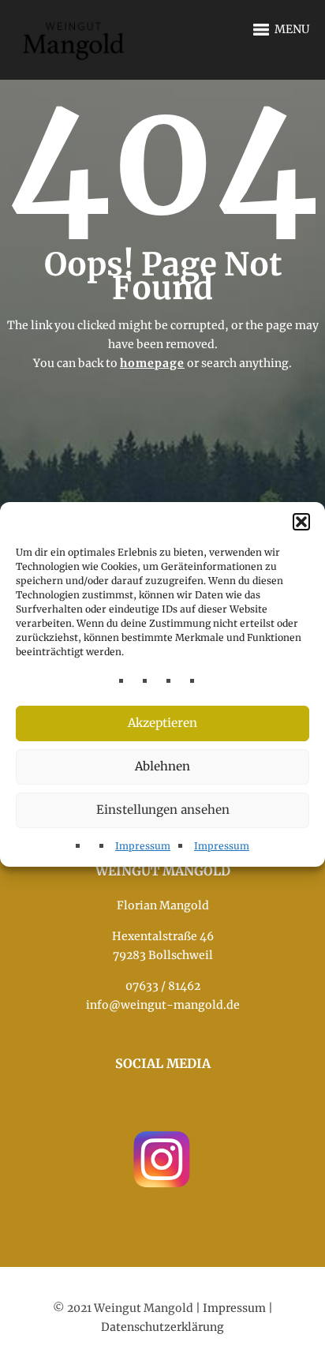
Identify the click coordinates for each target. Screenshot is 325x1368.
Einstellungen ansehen (163, 809)
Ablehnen (162, 766)
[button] (301, 522)
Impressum (142, 846)
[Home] (75, 31)
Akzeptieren (162, 722)
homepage (152, 363)
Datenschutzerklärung (162, 1327)
